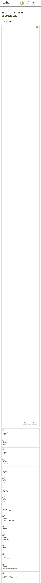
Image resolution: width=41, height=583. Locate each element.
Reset (34, 423)
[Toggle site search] (33, 3)
